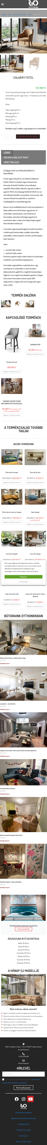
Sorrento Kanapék (12, 554)
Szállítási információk (23, 1130)
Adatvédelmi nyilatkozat (23, 1112)
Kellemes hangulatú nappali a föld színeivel (11, 835)
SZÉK (30, 14)
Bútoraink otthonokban (23, 616)
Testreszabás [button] (23, 581)
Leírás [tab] (7, 152)
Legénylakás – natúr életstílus (7, 704)
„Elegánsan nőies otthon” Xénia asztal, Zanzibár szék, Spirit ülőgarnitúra (18, 750)
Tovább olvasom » (5, 663)
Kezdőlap (3, 14)
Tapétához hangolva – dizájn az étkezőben (11, 882)
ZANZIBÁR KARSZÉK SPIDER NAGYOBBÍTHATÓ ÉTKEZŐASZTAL (11, 402)
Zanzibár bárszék (11, 362)
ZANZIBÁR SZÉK (35, 345)
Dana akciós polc (35, 472)
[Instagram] (23, 1099)
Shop (9, 14)
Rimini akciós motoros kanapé (11, 512)
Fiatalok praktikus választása (7, 788)
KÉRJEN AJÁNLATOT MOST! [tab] (16, 157)
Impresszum (23, 1136)
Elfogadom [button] (23, 577)
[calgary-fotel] (23, 35)
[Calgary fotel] (17, 303)
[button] (2, 4)
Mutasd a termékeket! (23, 929)
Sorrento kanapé (35, 554)
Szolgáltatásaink (23, 1124)
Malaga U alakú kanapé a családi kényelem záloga (13, 658)
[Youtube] (30, 1099)
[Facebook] (16, 1099)
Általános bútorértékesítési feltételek (23, 1118)
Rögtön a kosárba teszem (28, 136)
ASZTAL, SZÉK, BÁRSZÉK (20, 14)
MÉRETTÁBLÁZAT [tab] (11, 162)
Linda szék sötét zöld (11, 594)
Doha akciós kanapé (12, 472)
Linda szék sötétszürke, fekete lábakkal (35, 595)
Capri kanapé (35, 512)
